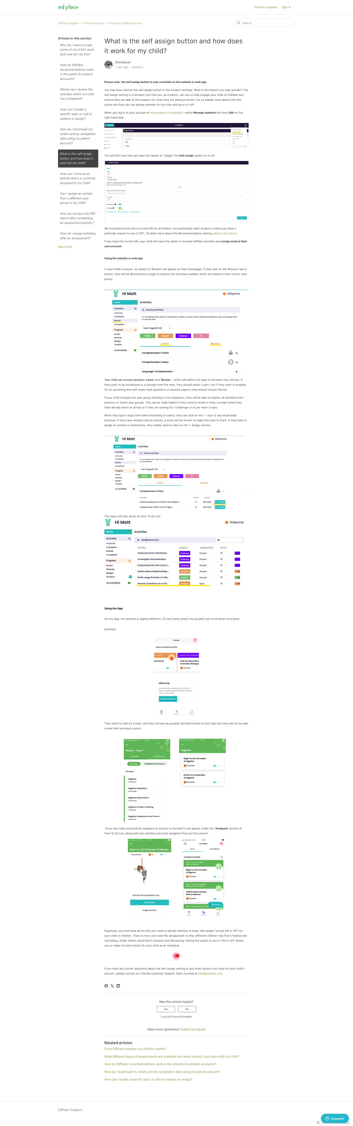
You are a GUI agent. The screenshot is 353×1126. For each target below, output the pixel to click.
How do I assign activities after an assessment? (78, 235)
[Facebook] (106, 986)
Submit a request (265, 7)
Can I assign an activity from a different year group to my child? (76, 198)
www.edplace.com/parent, (167, 112)
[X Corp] (112, 986)
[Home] (68, 7)
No (187, 1009)
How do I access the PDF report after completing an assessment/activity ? (78, 218)
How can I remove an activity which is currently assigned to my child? (77, 178)
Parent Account (94, 23)
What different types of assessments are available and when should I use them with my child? (171, 1056)
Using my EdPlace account (125, 23)
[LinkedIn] (118, 986)
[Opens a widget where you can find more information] (335, 1119)
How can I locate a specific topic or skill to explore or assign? (76, 114)
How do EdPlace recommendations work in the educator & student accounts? (160, 1064)
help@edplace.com (210, 973)
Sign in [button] (286, 7)
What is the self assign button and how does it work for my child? (76, 158)
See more (65, 247)
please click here (224, 233)
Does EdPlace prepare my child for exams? (135, 1049)
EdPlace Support (68, 23)
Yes (166, 1009)
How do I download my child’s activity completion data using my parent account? (78, 136)
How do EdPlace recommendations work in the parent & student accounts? (77, 72)
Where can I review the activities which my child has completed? (77, 94)
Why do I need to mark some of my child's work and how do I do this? (77, 49)
